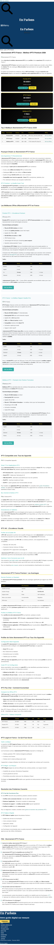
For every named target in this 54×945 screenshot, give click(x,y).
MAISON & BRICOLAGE (6, 925)
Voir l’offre (32, 87)
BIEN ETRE (3, 931)
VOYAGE (3, 938)
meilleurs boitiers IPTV (40, 504)
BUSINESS (3, 936)
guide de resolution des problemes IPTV (35, 809)
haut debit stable (13, 560)
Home (1, 49)
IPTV (2, 923)
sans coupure (14, 565)
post (5, 49)
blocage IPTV (13, 254)
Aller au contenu (4, 1)
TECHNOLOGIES (5, 929)
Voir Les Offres (48, 135)
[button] (5, 25)
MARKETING (4, 934)
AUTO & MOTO (4, 927)
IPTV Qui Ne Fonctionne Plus (10, 793)
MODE (2, 932)
